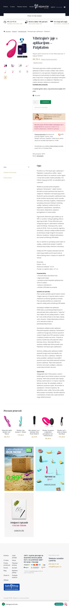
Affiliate (6, 580)
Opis (5, 167)
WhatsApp (58, 604)
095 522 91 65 (11, 22)
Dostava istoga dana (40, 134)
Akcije (14, 560)
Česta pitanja (8, 178)
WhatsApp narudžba (41, 107)
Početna (5, 6)
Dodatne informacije (10, 172)
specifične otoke (34, 571)
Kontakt (31, 6)
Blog (5, 570)
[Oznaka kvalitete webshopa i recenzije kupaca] (12, 587)
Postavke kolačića (14, 576)
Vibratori (14, 31)
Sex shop (8, 31)
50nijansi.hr (41, 6)
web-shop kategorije (34, 16)
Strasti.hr (6, 575)
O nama (12, 6)
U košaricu (45, 102)
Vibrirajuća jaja (22, 31)
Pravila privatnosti (7, 564)
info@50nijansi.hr (55, 566)
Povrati (6, 568)
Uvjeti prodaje (14, 556)
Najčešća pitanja (15, 571)
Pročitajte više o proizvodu (40, 84)
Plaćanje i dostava (22, 6)
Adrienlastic (40, 156)
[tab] (17, 167)
